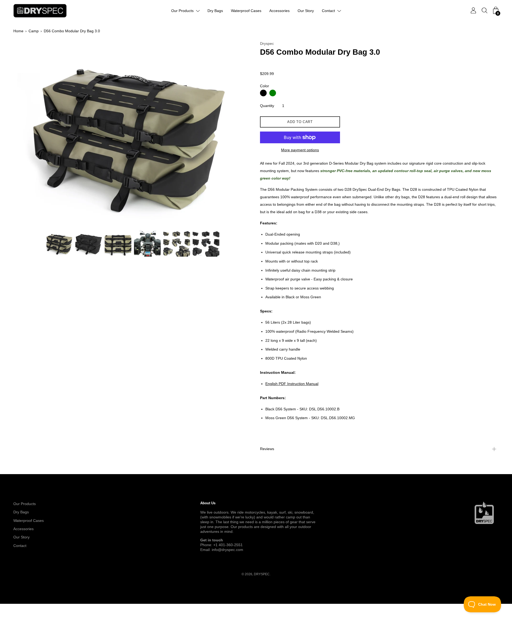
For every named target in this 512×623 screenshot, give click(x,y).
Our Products (182, 11)
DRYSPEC (262, 574)
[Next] (238, 134)
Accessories (279, 11)
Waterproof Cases (246, 11)
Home (18, 31)
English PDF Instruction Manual (291, 384)
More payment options (300, 150)
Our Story (306, 11)
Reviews (267, 449)
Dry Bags (215, 11)
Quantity (267, 106)
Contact (328, 11)
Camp (34, 31)
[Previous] (26, 134)
